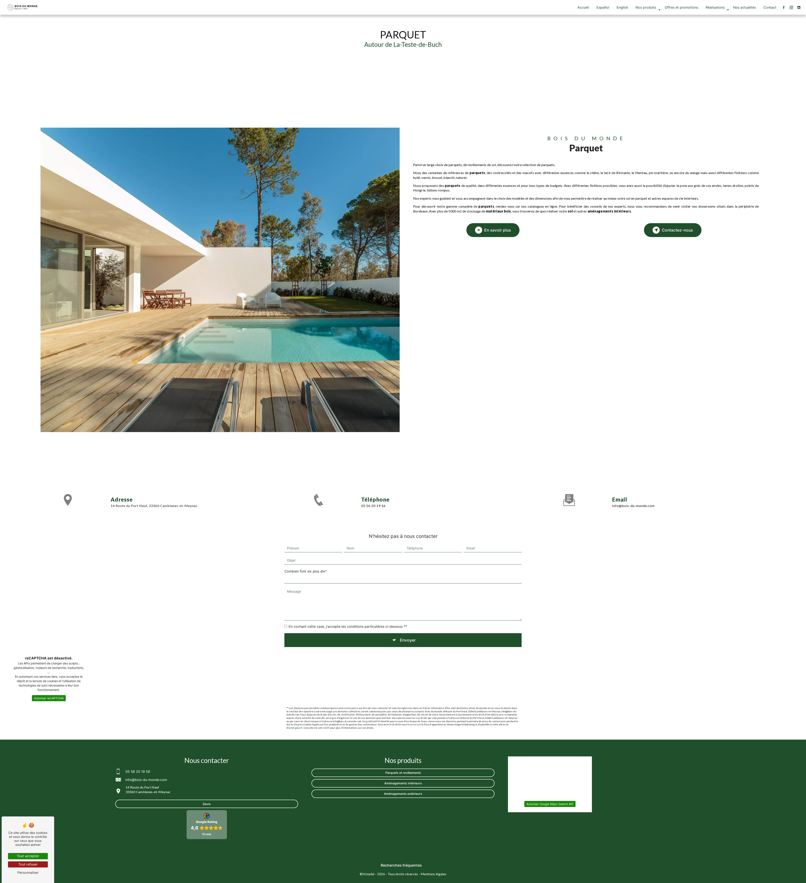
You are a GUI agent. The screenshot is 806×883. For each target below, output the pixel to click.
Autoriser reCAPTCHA (49, 698)
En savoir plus (497, 230)
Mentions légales (433, 874)
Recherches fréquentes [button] (401, 865)
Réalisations (715, 7)
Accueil (583, 7)
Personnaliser (28, 872)
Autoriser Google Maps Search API (549, 804)
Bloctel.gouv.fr (294, 727)
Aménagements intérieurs (403, 783)
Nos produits (646, 7)
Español (603, 7)
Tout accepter (28, 856)
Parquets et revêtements (403, 772)
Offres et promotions (681, 7)
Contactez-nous (677, 230)
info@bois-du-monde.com (633, 506)
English (622, 7)
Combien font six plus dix (304, 571)
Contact (769, 7)
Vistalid (368, 874)
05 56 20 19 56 (373, 506)
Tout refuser (28, 864)
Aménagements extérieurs (403, 793)
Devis (207, 804)
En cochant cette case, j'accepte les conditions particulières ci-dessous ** (348, 626)
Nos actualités (744, 7)
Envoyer (408, 640)
